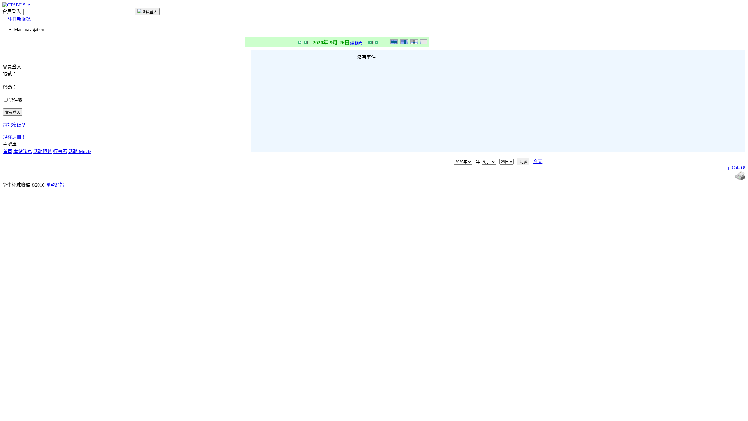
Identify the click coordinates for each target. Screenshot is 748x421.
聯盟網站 (55, 184)
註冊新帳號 (19, 19)
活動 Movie (79, 151)
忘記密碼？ (14, 124)
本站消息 (22, 151)
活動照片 (42, 151)
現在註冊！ (14, 137)
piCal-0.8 (736, 167)
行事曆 (60, 151)
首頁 (7, 151)
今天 (537, 161)
